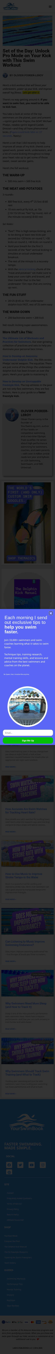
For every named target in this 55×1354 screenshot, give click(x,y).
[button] (50, 613)
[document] (27, 677)
